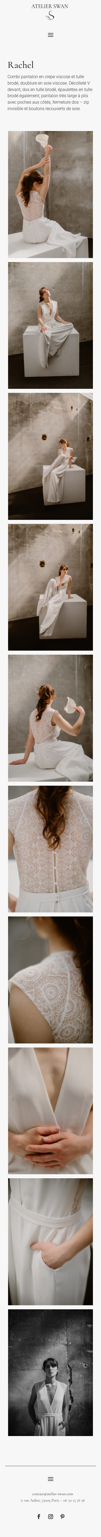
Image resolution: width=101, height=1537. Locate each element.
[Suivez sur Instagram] (50, 1516)
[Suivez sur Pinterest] (62, 1516)
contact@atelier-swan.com (52, 1493)
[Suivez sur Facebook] (39, 1516)
